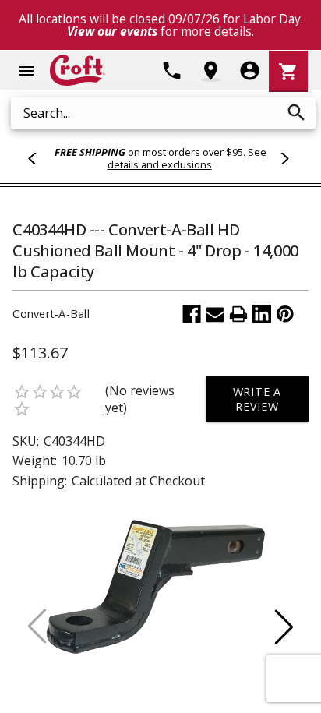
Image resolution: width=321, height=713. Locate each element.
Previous (39, 158)
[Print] (238, 314)
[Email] (215, 314)
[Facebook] (191, 314)
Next (282, 158)
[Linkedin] (261, 314)
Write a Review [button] (257, 399)
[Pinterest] (285, 314)
